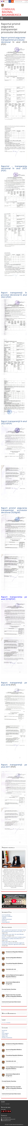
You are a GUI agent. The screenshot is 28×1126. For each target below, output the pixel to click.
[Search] (26, 1)
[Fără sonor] (22, 906)
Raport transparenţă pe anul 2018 (14, 683)
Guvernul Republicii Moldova (14, 957)
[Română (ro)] (3, 1)
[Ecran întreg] (24, 906)
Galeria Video (5, 1034)
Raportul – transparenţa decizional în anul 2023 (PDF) (14, 168)
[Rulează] (3, 906)
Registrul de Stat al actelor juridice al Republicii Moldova (14, 995)
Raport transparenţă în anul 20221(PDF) (14, 422)
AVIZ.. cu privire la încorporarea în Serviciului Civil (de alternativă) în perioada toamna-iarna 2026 (14, 930)
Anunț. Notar (5, 941)
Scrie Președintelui (6, 915)
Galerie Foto (5, 1036)
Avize (3, 1032)
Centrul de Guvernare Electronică (11, 1002)
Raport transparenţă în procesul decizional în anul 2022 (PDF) (14, 294)
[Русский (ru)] (1, 1)
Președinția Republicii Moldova (14, 963)
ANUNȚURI (4, 1030)
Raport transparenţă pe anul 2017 (14, 765)
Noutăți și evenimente (7, 1037)
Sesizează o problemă (7, 916)
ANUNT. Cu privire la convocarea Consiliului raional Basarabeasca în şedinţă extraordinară (13, 937)
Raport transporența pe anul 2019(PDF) (14, 597)
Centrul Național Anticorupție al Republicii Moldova (14, 975)
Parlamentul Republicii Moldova (14, 952)
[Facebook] (10, 1)
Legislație (4, 917)
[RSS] (12, 1)
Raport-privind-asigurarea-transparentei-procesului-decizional (13, 39)
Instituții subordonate (7, 919)
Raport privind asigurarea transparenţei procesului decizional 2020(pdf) (14, 510)
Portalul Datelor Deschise (9, 989)
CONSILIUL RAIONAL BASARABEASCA (11, 12)
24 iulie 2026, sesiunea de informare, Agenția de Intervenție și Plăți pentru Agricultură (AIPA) (13, 943)
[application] (14, 901)
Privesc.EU (4, 920)
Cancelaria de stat (11, 969)
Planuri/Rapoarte (6, 922)
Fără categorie (5, 1033)
